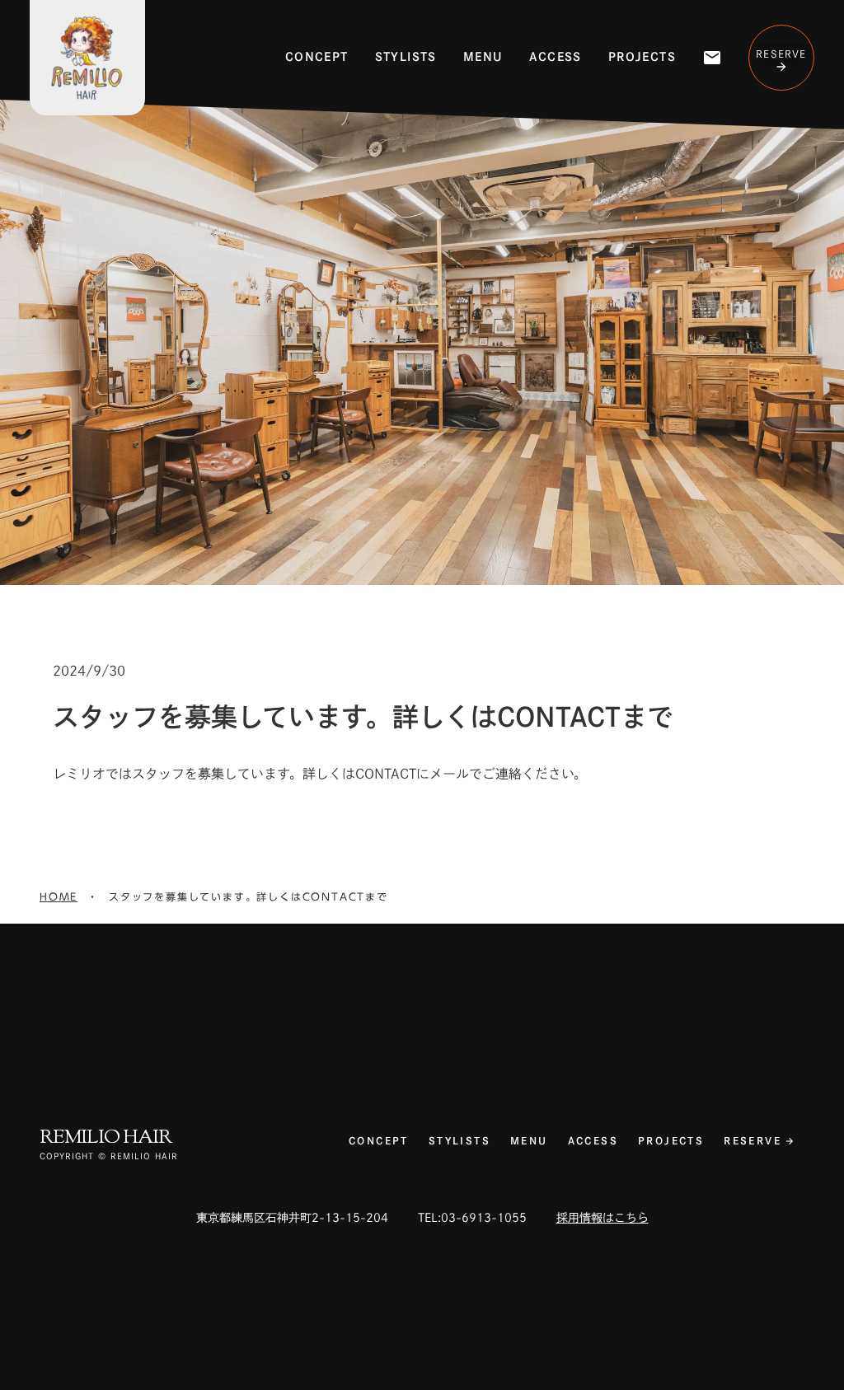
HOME (58, 897)
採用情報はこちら (602, 1218)
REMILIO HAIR (105, 1138)
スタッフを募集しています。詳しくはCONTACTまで (248, 897)
